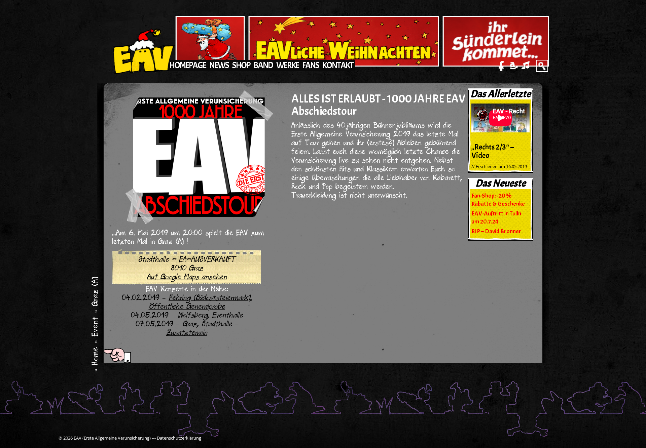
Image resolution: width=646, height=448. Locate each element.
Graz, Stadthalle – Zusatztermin (202, 329)
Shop (241, 65)
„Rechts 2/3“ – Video (492, 151)
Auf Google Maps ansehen (187, 278)
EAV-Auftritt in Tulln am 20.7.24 (496, 218)
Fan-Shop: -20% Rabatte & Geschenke (498, 200)
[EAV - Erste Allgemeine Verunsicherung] (142, 46)
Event (96, 326)
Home (96, 356)
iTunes (525, 66)
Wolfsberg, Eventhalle (210, 316)
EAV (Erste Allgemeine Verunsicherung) (112, 438)
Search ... (542, 66)
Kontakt (337, 65)
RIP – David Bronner (496, 231)
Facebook (501, 66)
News (219, 65)
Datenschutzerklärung (179, 438)
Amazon (513, 66)
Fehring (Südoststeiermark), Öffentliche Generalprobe (200, 303)
